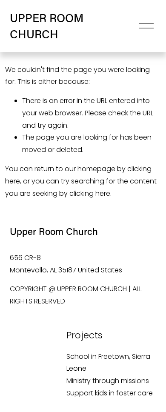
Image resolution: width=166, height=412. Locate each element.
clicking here (89, 193)
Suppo (77, 393)
